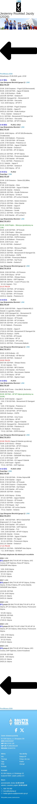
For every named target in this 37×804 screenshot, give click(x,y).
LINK (28, 82)
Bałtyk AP (23, 756)
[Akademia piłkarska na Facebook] (18, 4)
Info (2, 756)
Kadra (22, 761)
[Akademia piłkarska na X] (18, 9)
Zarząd (22, 764)
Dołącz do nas (25, 759)
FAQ (2, 764)
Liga (2, 761)
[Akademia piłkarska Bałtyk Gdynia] (18, 1)
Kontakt (3, 766)
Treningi (4, 759)
